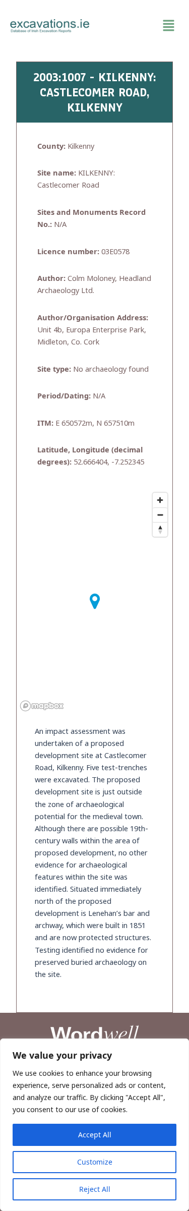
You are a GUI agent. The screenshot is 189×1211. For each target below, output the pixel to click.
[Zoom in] (160, 500)
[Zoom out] (160, 514)
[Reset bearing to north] (160, 529)
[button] (139, 25)
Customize (94, 1162)
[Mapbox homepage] (42, 706)
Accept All (94, 1134)
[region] (94, 1125)
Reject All (94, 1189)
